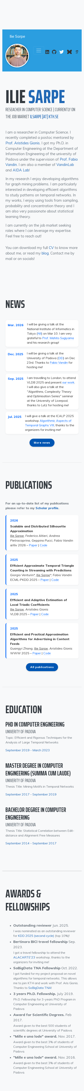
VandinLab (65, 164)
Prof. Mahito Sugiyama (58, 338)
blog (45, 253)
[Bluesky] (69, 52)
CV (51, 247)
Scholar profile (47, 508)
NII (39, 333)
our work (68, 382)
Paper (33, 545)
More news (42, 442)
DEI (60, 358)
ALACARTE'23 (24, 957)
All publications (42, 667)
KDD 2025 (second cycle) (36, 936)
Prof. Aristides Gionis (22, 143)
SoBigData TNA (39, 988)
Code (43, 545)
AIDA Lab (21, 170)
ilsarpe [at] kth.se (44, 116)
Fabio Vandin (59, 362)
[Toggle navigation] (38, 50)
